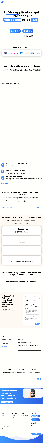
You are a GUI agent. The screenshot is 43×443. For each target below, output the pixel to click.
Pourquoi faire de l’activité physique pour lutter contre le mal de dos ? (28, 339)
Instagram (13, 417)
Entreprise (3, 420)
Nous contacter (4, 346)
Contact (3, 430)
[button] (29, 336)
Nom (26, 296)
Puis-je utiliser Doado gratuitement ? (25, 351)
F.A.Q (2, 428)
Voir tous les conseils (6, 378)
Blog (2, 422)
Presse (3, 424)
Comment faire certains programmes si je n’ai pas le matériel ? (28, 346)
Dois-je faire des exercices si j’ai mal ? (25, 342)
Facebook (13, 415)
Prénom (34, 296)
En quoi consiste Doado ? (22, 335)
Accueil (3, 415)
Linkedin (13, 419)
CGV (22, 419)
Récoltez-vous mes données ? (23, 354)
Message (26, 308)
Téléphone (27, 300)
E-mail (34, 300)
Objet (34, 304)
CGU (22, 417)
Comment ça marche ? (6, 417)
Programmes (4, 419)
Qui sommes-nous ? (5, 426)
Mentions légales (25, 415)
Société (26, 304)
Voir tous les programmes (7, 207)
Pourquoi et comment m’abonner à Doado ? (26, 349)
